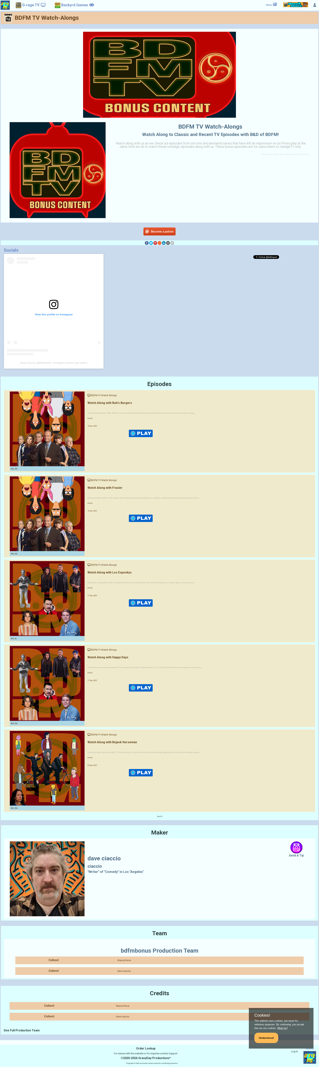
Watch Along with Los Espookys (110, 572)
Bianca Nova (124, 960)
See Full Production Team (22, 1030)
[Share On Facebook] (147, 242)
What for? (282, 1028)
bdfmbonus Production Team (159, 950)
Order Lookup (145, 1048)
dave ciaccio (124, 971)
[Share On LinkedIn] (164, 242)
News (269, 5)
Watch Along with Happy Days (108, 657)
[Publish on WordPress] (168, 242)
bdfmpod (45, 362)
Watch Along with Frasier (105, 487)
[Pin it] (155, 242)
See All (159, 816)
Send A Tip (296, 855)
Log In (294, 1051)
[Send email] (172, 242)
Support (173, 1053)
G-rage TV (30, 5)
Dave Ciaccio (27, 362)
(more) (90, 418)
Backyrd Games (74, 5)
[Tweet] (151, 242)
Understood (266, 1037)
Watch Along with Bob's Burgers (110, 403)
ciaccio (95, 866)
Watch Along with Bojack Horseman (112, 742)
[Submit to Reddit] (159, 242)
